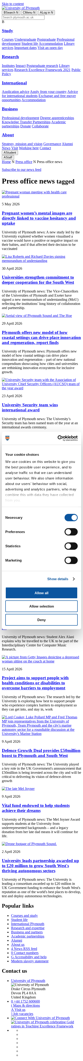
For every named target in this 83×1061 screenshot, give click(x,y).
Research (10, 56)
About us (17, 944)
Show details (57, 579)
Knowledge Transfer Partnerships (26, 122)
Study (7, 30)
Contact (45, 148)
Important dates (25, 48)
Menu (29, 12)
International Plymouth (27, 924)
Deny (41, 620)
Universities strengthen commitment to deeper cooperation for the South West (38, 280)
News (6, 148)
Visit (14, 148)
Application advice (15, 92)
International (14, 82)
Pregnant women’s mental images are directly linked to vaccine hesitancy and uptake (39, 218)
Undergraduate (25, 39)
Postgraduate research (42, 66)
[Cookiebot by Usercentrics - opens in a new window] (58, 438)
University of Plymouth (28, 981)
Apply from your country (48, 92)
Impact (21, 66)
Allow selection (41, 606)
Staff (8, 157)
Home (6, 162)
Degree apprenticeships (57, 118)
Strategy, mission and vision (22, 144)
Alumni (67, 144)
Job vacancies (22, 1014)
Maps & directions (25, 1005)
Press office (23, 162)
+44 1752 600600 (25, 1001)
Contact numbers (25, 953)
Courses (8, 39)
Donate (25, 126)
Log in (46, 12)
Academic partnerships (27, 936)
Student (10, 152)
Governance (52, 144)
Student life (29, 44)
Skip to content (13, 4)
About (8, 134)
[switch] (71, 531)
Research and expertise (27, 928)
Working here (29, 148)
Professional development (20, 118)
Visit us (18, 1010)
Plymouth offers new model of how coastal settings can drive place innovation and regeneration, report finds (41, 337)
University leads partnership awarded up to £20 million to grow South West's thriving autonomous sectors (40, 865)
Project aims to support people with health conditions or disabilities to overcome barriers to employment (35, 682)
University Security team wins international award (30, 407)
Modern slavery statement (29, 961)
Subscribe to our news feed (21, 170)
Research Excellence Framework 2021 (42, 70)
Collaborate (40, 126)
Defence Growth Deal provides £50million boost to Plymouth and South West (41, 753)
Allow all (41, 593)
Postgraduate (46, 39)
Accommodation (51, 44)
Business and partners (27, 932)
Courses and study (24, 916)
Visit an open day (50, 48)
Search (11, 12)
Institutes (8, 66)
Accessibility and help (29, 957)
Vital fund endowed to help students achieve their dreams (36, 808)
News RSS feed (24, 949)
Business (10, 108)
